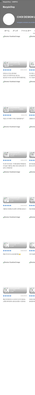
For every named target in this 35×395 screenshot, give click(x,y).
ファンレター (26, 31)
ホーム (6, 31)
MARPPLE (15, 2)
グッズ (15, 31)
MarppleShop (7, 2)
